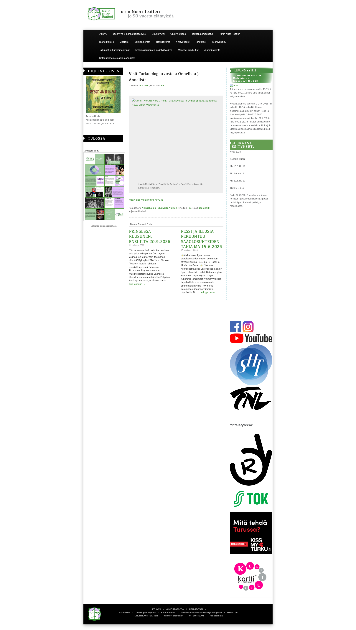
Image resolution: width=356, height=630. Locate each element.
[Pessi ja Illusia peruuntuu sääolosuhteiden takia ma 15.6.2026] (201, 238)
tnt (162, 85)
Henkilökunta (163, 41)
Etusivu (103, 33)
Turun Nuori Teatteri (229, 33)
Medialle (124, 41)
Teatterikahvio (106, 41)
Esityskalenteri (142, 41)
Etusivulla (163, 208)
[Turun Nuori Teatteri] (178, 14)
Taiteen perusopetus (202, 33)
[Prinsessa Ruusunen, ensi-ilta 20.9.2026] (149, 236)
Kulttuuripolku (168, 612)
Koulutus (124, 612)
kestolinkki (204, 208)
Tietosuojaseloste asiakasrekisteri (117, 58)
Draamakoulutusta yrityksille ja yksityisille (201, 612)
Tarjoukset (200, 41)
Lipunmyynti (158, 33)
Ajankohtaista (149, 208)
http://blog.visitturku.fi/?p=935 (146, 199)
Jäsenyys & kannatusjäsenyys (129, 33)
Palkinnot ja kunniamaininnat (114, 50)
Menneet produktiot (188, 50)
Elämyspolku (219, 41)
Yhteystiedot (182, 41)
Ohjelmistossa (178, 33)
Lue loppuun (137, 284)
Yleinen (173, 208)
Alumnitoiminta (212, 50)
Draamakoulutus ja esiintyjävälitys (153, 50)
